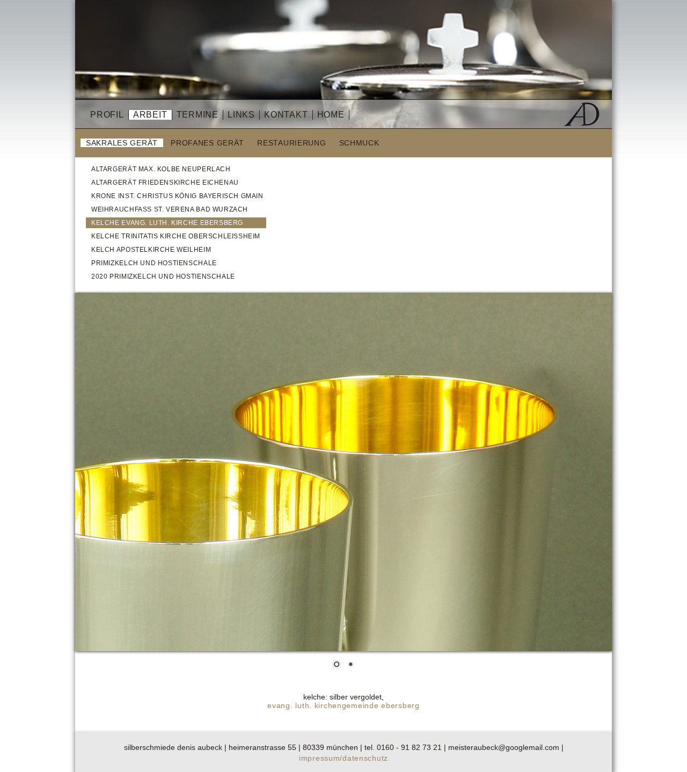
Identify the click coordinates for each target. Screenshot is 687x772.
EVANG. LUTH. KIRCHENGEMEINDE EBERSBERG (343, 705)
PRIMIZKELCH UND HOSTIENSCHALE (154, 263)
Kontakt (286, 114)
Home (331, 114)
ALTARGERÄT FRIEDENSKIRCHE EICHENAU (165, 182)
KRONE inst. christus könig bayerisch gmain (177, 196)
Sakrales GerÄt (122, 143)
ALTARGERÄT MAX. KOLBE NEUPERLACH (161, 169)
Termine (198, 114)
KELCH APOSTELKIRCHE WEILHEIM (151, 249)
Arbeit (150, 114)
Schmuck (359, 143)
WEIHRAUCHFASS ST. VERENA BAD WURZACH (169, 209)
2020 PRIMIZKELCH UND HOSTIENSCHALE (163, 276)
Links (241, 114)
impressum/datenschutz (343, 758)
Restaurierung (291, 143)
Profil (107, 114)
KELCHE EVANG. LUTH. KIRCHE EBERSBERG (167, 223)
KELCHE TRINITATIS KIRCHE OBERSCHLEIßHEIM (175, 236)
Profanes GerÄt (207, 143)
